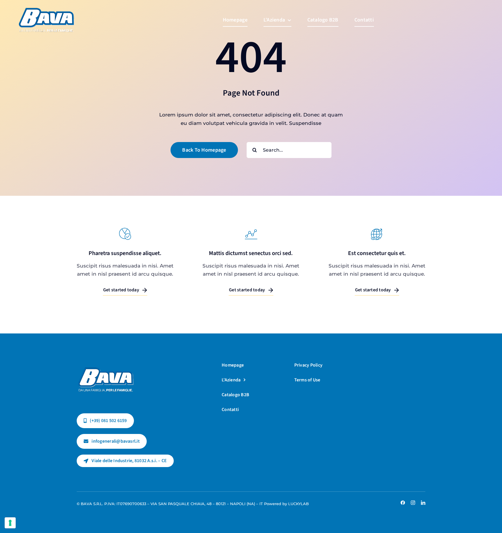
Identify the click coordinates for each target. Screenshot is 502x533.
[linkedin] (423, 502)
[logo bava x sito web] (106, 362)
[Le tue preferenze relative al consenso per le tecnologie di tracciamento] (10, 522)
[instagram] (413, 502)
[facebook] (403, 502)
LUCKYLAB (298, 503)
